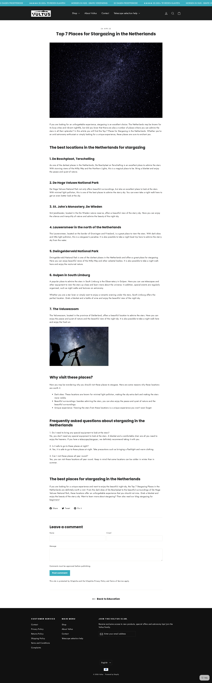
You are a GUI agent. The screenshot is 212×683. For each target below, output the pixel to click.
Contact (105, 13)
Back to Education (108, 599)
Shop (75, 13)
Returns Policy (37, 633)
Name (52, 533)
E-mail (109, 533)
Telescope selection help (126, 13)
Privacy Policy (100, 581)
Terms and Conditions (40, 643)
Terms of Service (117, 581)
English (104, 662)
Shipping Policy (38, 638)
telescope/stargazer (89, 439)
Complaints (36, 647)
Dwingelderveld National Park (63, 257)
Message (53, 546)
